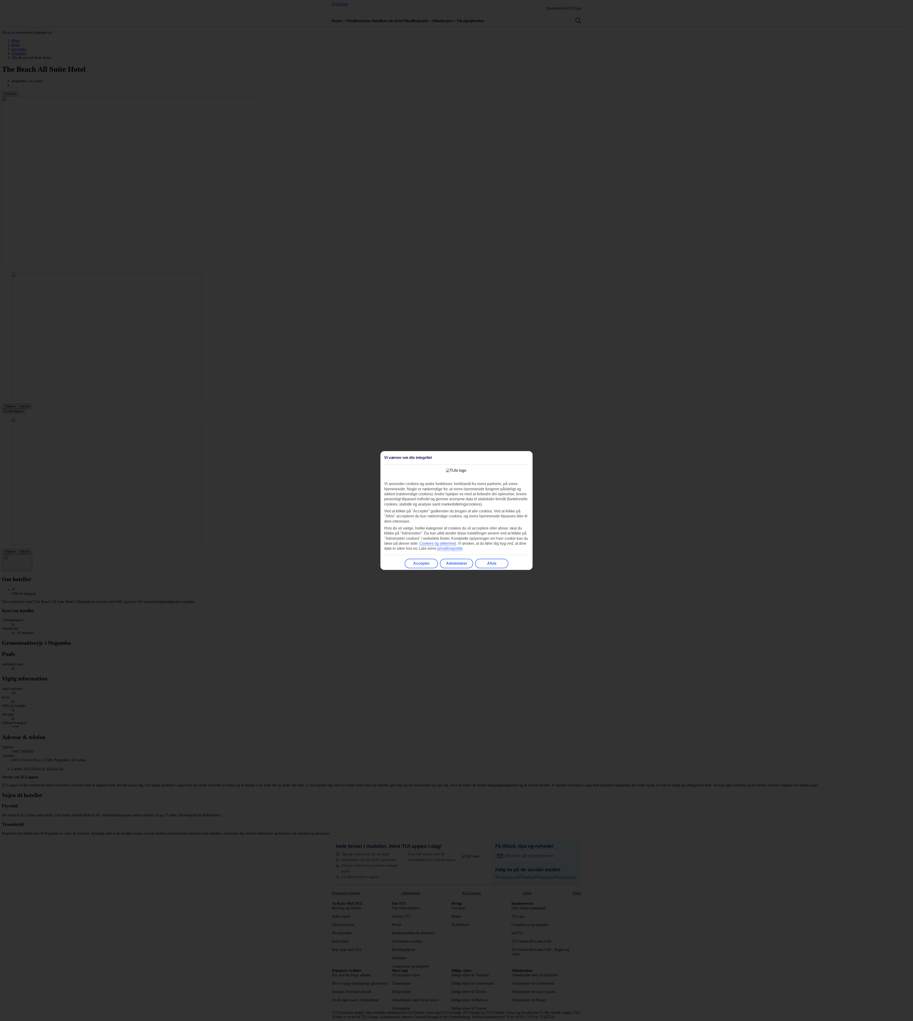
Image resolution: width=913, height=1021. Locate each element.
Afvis (491, 563)
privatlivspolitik (449, 548)
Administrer (456, 563)
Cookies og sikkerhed (437, 543)
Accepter (421, 563)
